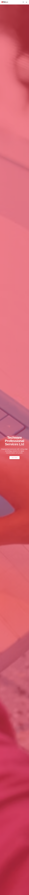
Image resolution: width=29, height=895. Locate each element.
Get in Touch (14, 457)
